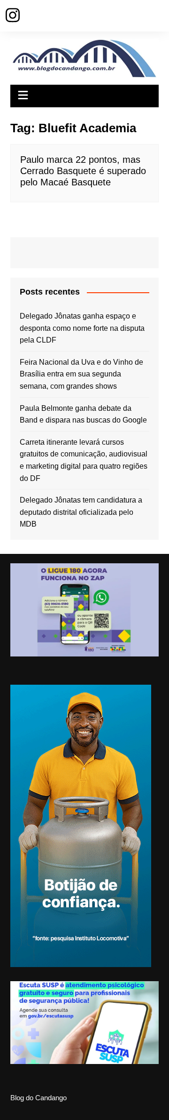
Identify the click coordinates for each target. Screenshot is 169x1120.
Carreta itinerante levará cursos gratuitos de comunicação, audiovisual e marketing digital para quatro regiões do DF (83, 460)
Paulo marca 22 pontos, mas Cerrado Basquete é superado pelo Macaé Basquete (83, 170)
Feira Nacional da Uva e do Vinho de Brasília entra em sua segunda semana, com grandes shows (81, 374)
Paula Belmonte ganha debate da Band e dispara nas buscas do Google (83, 414)
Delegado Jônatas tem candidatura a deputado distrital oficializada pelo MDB (81, 512)
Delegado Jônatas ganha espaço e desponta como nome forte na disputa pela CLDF (82, 328)
